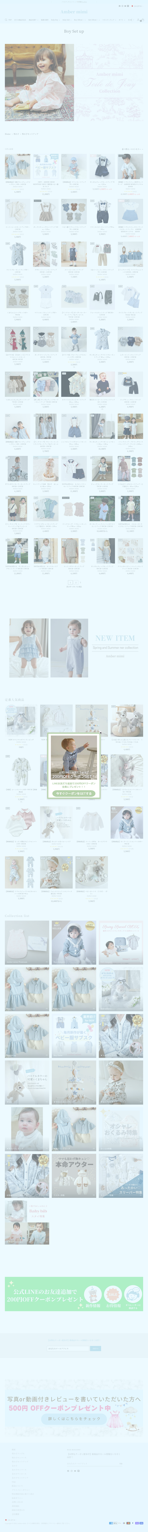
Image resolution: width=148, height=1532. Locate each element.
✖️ (100, 732)
